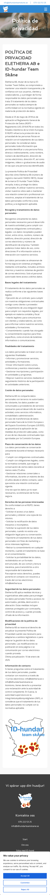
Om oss (25, 845)
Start (25, 839)
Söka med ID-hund (25, 850)
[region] (25, 873)
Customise (25, 883)
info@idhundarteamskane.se (16, 3)
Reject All (25, 889)
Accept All (25, 876)
